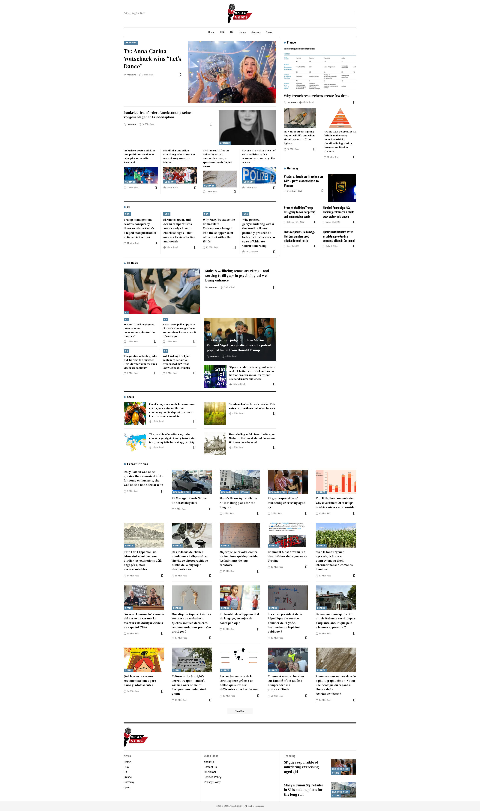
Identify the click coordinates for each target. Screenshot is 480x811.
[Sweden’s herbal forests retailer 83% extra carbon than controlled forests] (215, 413)
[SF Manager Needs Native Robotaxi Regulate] (192, 482)
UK (126, 312)
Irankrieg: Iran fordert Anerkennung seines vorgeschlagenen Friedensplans (158, 115)
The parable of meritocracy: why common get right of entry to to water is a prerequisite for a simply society (172, 438)
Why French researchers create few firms (316, 95)
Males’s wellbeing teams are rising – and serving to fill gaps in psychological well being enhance (237, 275)
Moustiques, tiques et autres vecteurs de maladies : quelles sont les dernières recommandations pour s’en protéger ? (191, 622)
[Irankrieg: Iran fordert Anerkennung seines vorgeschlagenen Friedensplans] (247, 127)
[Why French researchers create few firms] (320, 69)
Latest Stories (137, 464)
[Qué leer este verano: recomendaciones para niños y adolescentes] (144, 660)
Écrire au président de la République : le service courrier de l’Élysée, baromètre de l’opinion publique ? (285, 622)
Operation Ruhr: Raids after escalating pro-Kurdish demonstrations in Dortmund (338, 236)
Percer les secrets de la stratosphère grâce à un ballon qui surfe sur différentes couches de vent (239, 682)
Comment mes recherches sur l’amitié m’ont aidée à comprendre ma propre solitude (286, 682)
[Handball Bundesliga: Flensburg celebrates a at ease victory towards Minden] (180, 175)
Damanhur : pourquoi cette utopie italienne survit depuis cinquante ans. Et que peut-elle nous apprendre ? (336, 620)
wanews (131, 74)
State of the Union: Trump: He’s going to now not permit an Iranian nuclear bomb (299, 212)
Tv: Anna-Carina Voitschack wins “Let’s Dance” (152, 58)
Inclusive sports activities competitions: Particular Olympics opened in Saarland (139, 156)
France (321, 492)
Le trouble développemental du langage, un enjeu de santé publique (239, 618)
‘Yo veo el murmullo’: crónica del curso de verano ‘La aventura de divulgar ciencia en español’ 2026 (144, 620)
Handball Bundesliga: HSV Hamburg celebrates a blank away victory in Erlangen (338, 212)
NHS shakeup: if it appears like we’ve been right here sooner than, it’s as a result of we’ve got (179, 330)
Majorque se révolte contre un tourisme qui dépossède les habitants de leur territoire (239, 558)
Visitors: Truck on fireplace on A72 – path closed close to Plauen (303, 180)
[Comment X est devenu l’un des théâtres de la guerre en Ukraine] (288, 535)
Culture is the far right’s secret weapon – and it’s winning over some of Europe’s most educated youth (189, 685)
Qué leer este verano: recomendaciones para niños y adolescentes (140, 680)
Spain (130, 397)
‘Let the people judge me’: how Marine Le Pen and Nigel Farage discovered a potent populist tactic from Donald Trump (239, 345)
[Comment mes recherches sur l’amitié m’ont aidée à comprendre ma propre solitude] (288, 660)
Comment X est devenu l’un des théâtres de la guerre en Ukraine (287, 556)
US (128, 207)
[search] (350, 13)
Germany (130, 42)
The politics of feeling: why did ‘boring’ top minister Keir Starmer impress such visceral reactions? (140, 362)
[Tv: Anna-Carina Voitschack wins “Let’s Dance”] (232, 72)
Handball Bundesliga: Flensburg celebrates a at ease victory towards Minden (179, 156)
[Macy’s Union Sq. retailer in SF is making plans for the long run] (240, 482)
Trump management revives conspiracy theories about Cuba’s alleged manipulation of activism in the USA (140, 228)
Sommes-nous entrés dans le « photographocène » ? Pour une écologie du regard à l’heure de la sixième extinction (336, 685)
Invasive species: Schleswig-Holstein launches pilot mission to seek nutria (299, 236)
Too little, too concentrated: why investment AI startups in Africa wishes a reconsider (336, 502)
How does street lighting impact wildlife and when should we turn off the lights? (299, 137)
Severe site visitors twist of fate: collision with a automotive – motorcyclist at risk (259, 156)
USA (127, 214)
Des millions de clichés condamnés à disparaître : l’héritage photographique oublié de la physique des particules (190, 560)
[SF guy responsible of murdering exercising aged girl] (288, 482)
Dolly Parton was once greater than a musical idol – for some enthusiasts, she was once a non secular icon (143, 478)
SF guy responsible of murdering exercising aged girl (286, 502)
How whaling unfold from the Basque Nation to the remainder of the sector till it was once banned (252, 438)
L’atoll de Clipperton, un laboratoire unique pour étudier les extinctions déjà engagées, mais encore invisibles (143, 560)
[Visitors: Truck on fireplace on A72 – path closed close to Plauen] (342, 188)
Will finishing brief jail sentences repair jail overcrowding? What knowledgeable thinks (176, 362)
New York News (181, 492)
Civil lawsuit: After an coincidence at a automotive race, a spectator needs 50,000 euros (217, 158)
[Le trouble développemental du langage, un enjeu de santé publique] (240, 597)
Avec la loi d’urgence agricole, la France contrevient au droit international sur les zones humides (334, 560)
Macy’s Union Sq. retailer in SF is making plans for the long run (238, 502)
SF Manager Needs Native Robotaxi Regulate (189, 500)
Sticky (196, 492)
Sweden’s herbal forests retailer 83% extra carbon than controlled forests (252, 406)
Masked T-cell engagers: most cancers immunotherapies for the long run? (139, 330)
